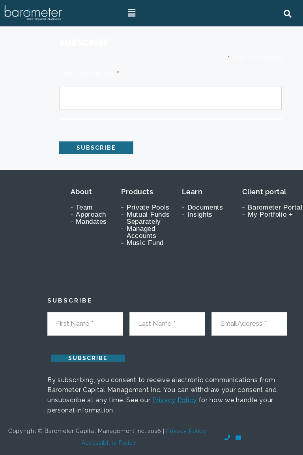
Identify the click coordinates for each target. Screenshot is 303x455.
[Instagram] (286, 437)
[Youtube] (250, 437)
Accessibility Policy (109, 443)
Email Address (89, 73)
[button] (132, 13)
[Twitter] (274, 437)
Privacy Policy (174, 400)
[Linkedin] (262, 437)
